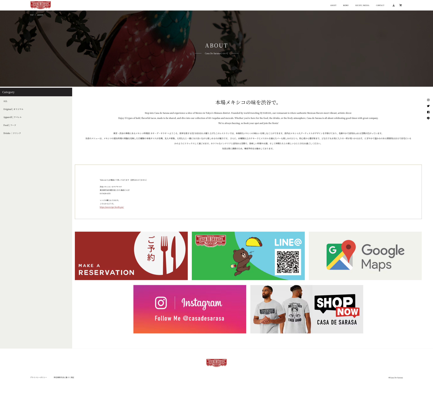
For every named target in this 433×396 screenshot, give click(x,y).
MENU (346, 5)
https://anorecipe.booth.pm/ (112, 207)
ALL (5, 101)
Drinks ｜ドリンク (12, 133)
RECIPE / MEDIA (362, 5)
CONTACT (380, 5)
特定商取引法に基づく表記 (64, 377)
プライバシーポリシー (38, 377)
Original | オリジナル (13, 109)
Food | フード (9, 125)
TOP (32, 15)
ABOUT (333, 5)
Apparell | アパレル (12, 117)
